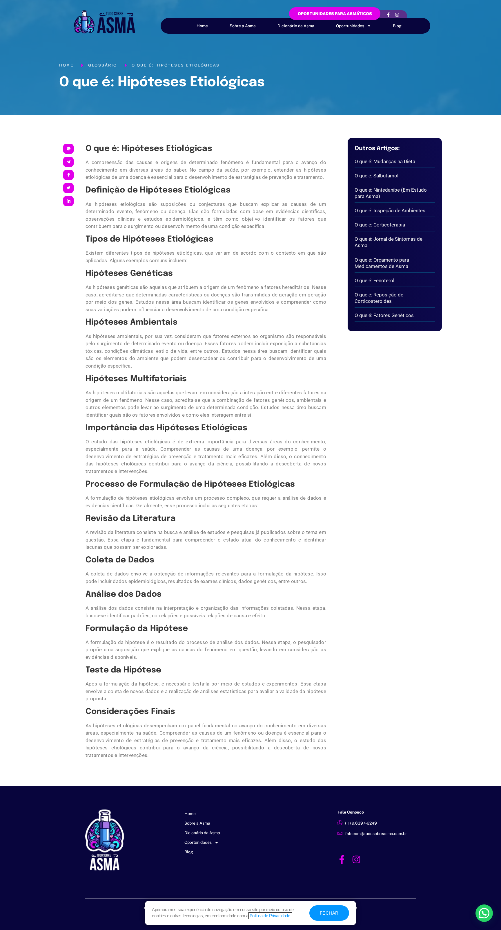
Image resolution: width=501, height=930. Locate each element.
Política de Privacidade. (270, 915)
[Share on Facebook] (68, 175)
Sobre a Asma (243, 26)
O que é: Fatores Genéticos (384, 315)
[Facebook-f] (388, 14)
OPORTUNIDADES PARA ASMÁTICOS (335, 13)
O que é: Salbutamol (376, 176)
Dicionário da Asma (295, 26)
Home (202, 26)
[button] (484, 913)
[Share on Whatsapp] (68, 149)
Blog (397, 26)
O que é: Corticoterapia (380, 225)
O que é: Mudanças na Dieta (385, 161)
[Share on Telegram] (68, 162)
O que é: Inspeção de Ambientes (390, 210)
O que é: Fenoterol (374, 280)
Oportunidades (350, 26)
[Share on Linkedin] (68, 201)
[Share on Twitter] (68, 188)
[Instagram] (397, 14)
